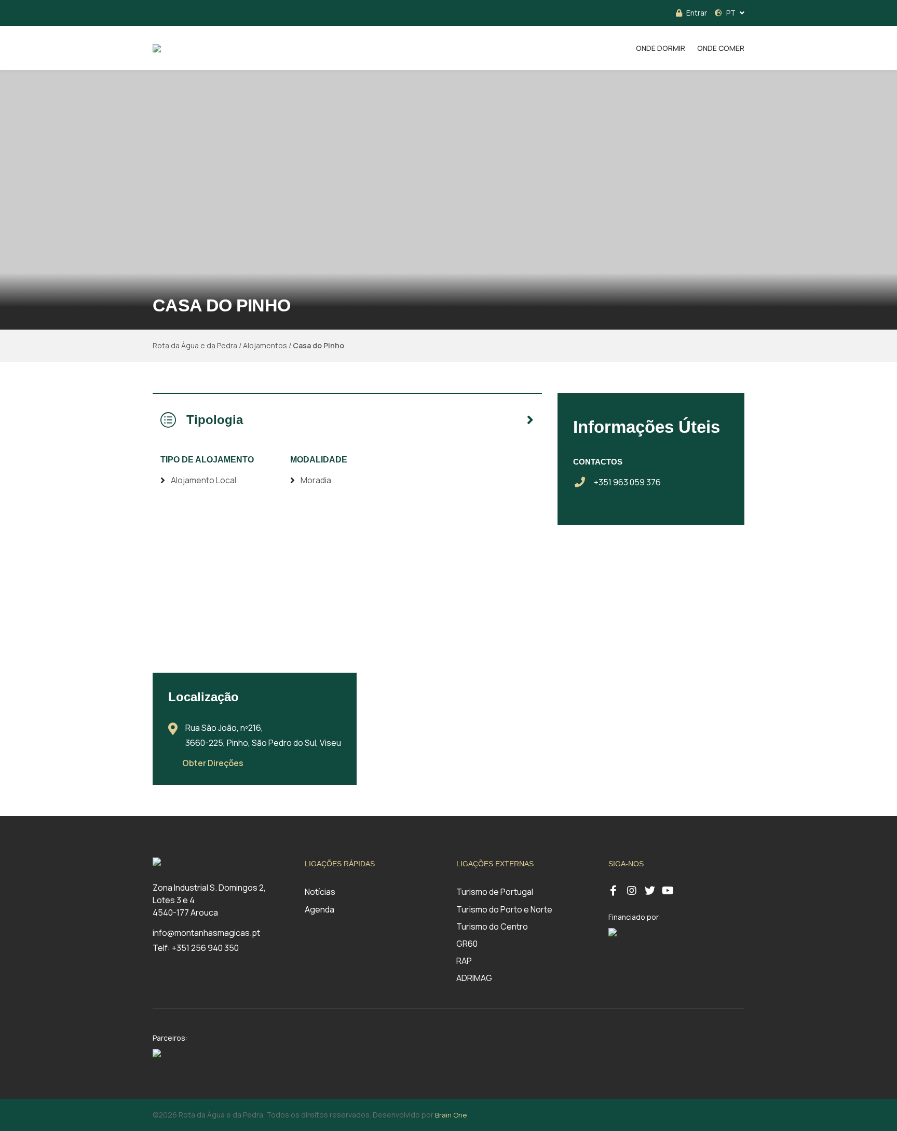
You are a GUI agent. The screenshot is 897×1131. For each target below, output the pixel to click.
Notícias (320, 891)
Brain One (451, 1115)
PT (731, 13)
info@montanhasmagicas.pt (206, 932)
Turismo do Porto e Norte (504, 909)
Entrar (696, 13)
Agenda (319, 909)
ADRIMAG (474, 978)
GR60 (467, 943)
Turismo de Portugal (494, 891)
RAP (464, 960)
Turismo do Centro (492, 926)
